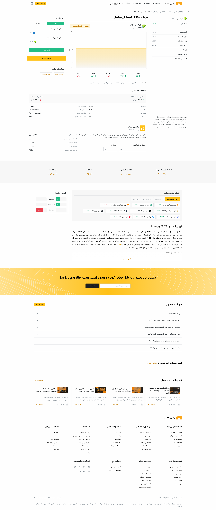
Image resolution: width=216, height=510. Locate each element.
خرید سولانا (144, 211)
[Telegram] (84, 471)
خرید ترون (125, 217)
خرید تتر (147, 205)
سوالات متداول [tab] (95, 83)
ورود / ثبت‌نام (40, 3)
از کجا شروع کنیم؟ (116, 3)
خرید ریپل (97, 211)
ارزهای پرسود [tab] (159, 199)
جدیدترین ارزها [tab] (147, 199)
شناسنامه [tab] (143, 83)
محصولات (138, 3)
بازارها (157, 3)
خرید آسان (46, 50)
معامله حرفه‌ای (46, 58)
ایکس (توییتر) (46, 74)
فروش (37, 23)
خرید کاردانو (121, 211)
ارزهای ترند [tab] (136, 199)
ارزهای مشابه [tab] (120, 83)
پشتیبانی (39, 304)
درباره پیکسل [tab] (108, 83)
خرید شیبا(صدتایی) (120, 205)
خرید (55, 23)
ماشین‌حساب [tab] (132, 83)
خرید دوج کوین (171, 211)
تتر (119, 244)
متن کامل (151, 404)
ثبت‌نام (92, 285)
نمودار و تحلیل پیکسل (80, 26)
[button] (137, 75)
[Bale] (80, 471)
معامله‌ (148, 3)
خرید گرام (149, 217)
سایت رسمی (59, 74)
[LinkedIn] (88, 467)
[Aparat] (75, 467)
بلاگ (128, 3)
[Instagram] (84, 467)
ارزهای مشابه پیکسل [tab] (172, 199)
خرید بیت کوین (171, 205)
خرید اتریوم (172, 217)
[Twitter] (79, 467)
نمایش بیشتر (126, 258)
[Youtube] (88, 471)
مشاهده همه (151, 363)
